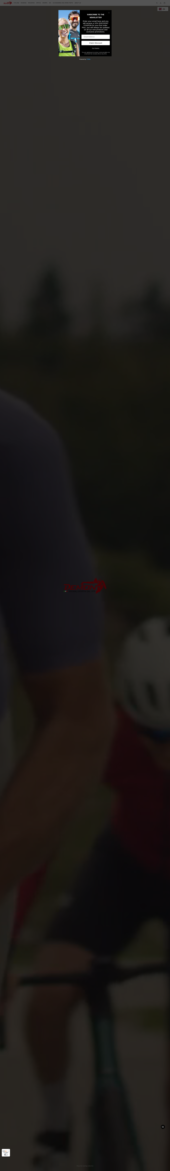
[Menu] (9, 1150)
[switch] (6, 1155)
